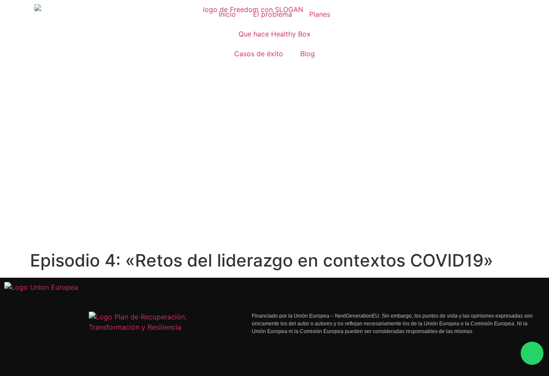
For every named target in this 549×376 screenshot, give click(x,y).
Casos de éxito (258, 53)
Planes (319, 14)
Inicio (227, 14)
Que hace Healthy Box (274, 34)
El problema (272, 14)
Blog (307, 53)
